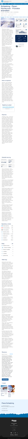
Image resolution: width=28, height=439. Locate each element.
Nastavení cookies (14, 430)
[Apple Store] (16, 434)
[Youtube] (11, 433)
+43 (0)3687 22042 (4, 408)
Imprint (14, 426)
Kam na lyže (9, 4)
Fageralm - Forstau (10, 15)
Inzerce (14, 424)
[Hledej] (22, 3)
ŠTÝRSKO (2, 12)
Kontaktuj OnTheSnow (14, 423)
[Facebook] (17, 433)
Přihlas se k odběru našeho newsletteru (14, 425)
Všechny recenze (5, 379)
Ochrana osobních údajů (14, 427)
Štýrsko (25, 40)
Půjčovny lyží (7, 108)
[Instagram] (15, 433)
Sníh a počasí (5, 4)
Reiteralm (5, 15)
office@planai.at (5, 410)
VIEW (5, 393)
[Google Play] (12, 434)
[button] (8, 149)
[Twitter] (13, 433)
